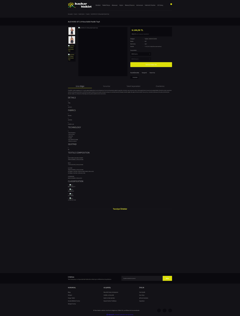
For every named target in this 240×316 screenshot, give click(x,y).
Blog (69, 292)
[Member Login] (165, 5)
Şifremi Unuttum (143, 298)
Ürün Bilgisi (80, 86)
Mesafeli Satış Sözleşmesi (111, 292)
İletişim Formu (72, 304)
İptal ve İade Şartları (109, 298)
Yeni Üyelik (142, 292)
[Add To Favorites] (134, 72)
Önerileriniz (160, 86)
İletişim (70, 295)
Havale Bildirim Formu (74, 301)
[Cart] (170, 5)
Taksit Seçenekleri (133, 86)
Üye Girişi (141, 295)
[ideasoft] (110, 315)
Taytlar (146, 39)
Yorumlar (106, 86)
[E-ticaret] (119, 314)
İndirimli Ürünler (153, 39)
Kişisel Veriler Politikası (110, 301)
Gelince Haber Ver (151, 65)
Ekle (167, 278)
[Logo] (80, 5)
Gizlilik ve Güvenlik (109, 295)
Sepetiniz (142, 301)
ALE (146, 41)
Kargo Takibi (71, 298)
